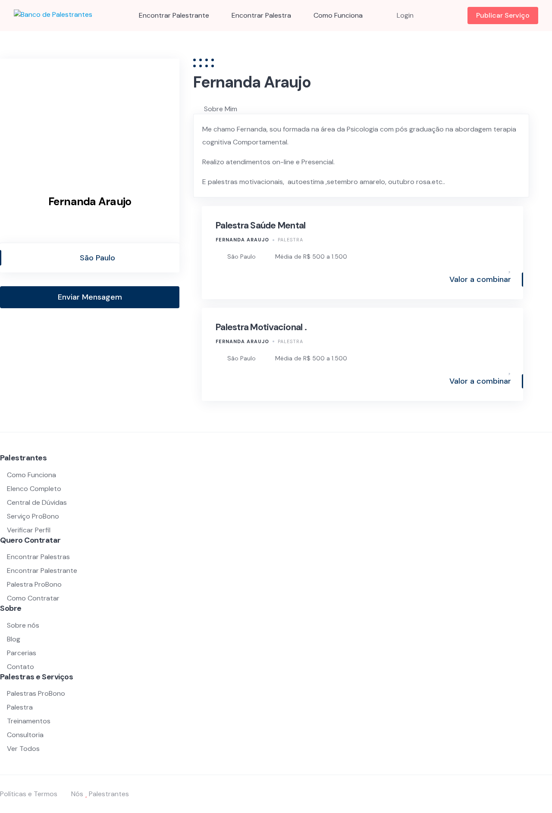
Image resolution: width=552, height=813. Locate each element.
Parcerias (21, 652)
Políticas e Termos (28, 793)
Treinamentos (28, 720)
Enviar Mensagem (90, 297)
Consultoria (25, 734)
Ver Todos (23, 748)
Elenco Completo (34, 488)
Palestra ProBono (34, 584)
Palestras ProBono (36, 693)
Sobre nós (23, 625)
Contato (20, 666)
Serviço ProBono (34, 516)
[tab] (378, 109)
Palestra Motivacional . (261, 327)
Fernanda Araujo (242, 240)
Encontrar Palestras (38, 556)
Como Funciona (338, 15)
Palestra (290, 240)
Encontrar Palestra (261, 15)
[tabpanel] (361, 155)
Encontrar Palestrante (174, 15)
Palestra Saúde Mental (260, 225)
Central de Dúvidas (37, 502)
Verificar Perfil (28, 530)
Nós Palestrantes (100, 793)
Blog (13, 639)
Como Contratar (33, 598)
